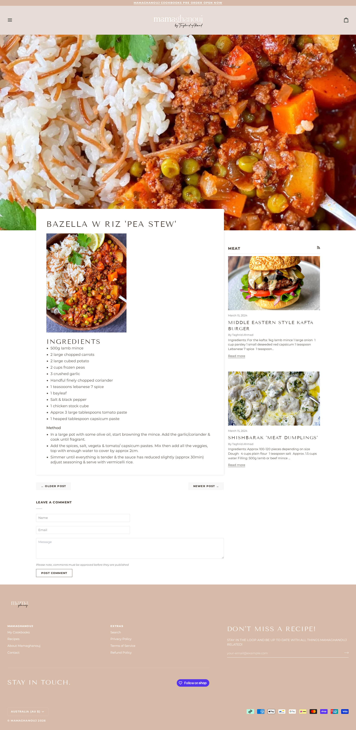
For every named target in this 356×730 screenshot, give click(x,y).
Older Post (53, 486)
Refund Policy (121, 652)
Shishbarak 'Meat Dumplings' (273, 437)
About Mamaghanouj (23, 646)
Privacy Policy (120, 639)
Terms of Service (122, 646)
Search (115, 632)
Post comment (54, 573)
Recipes (13, 639)
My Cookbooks (18, 632)
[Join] (345, 653)
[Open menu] (13, 20)
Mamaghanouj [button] (20, 626)
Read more (236, 356)
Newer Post (206, 486)
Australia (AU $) (25, 711)
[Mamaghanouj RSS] (318, 247)
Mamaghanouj (24, 720)
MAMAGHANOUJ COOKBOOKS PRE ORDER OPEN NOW (178, 2)
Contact (13, 652)
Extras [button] (116, 626)
